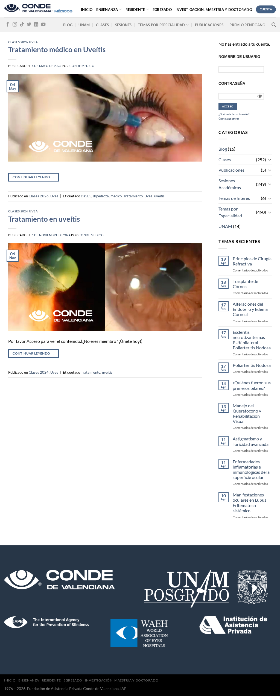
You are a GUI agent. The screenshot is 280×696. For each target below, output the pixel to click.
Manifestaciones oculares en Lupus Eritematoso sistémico (249, 502)
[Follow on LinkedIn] (36, 24)
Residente (135, 9)
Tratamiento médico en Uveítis (57, 49)
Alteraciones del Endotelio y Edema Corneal (250, 309)
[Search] (274, 24)
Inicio (87, 9)
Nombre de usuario (239, 56)
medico (116, 196)
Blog (67, 25)
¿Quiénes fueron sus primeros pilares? (252, 385)
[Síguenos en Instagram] (15, 24)
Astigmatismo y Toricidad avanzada (251, 441)
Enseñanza (107, 9)
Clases (102, 25)
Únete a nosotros (228, 118)
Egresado (162, 9)
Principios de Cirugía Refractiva (252, 261)
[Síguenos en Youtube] (43, 24)
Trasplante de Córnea (245, 284)
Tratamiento (133, 196)
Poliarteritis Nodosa (252, 365)
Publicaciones (209, 25)
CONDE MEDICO (82, 66)
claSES (86, 196)
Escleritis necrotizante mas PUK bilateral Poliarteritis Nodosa (252, 339)
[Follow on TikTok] (22, 24)
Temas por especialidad (161, 25)
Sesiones (123, 25)
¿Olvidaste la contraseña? (233, 114)
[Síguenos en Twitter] (29, 24)
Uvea (33, 42)
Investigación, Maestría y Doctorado (214, 9)
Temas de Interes (234, 198)
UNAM (84, 25)
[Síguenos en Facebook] (7, 24)
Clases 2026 (18, 42)
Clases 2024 (18, 211)
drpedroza (101, 196)
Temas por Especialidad (230, 212)
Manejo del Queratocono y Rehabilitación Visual (247, 413)
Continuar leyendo (33, 177)
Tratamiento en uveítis (44, 219)
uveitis (159, 196)
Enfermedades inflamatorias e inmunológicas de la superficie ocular (251, 469)
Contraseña (231, 83)
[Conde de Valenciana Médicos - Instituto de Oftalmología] (38, 8)
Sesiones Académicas (229, 184)
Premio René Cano (247, 25)
